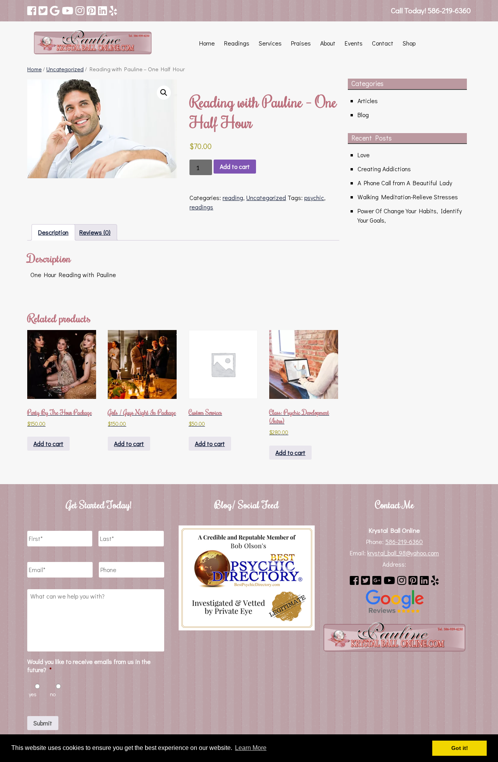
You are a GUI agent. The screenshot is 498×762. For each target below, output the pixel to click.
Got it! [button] (459, 748)
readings (201, 207)
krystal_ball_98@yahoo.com (403, 553)
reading (233, 197)
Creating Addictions (384, 169)
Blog (363, 115)
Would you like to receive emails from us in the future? (89, 666)
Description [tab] (53, 232)
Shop (409, 43)
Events (354, 43)
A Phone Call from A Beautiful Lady (405, 183)
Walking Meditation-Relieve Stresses (408, 197)
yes (33, 694)
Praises (301, 43)
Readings (236, 43)
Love (364, 155)
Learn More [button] (251, 747)
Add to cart (235, 166)
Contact (382, 43)
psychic (314, 197)
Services (270, 43)
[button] (164, 93)
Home (207, 43)
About (327, 43)
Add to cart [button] (48, 443)
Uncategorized (65, 69)
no (53, 694)
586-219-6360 (404, 541)
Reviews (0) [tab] (94, 232)
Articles (368, 101)
